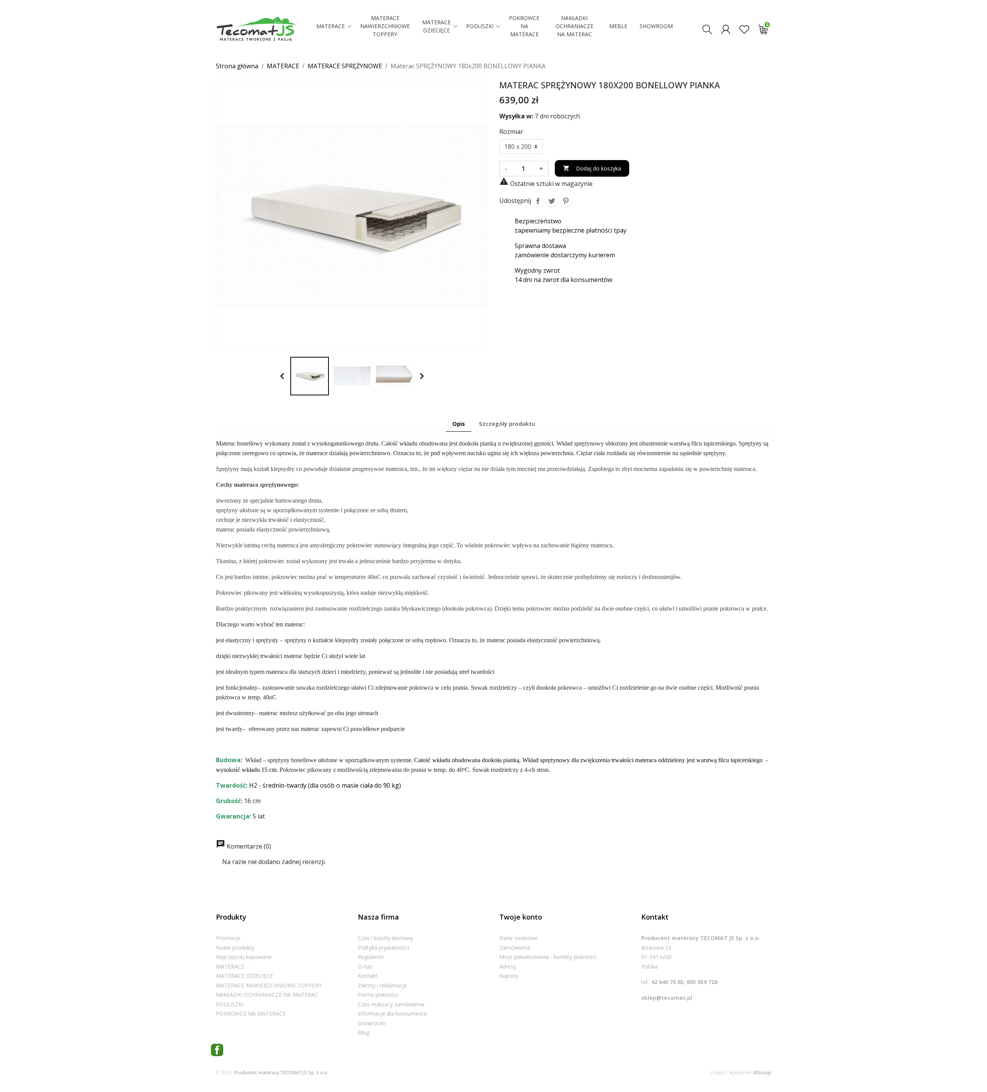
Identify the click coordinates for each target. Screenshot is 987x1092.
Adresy (507, 966)
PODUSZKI (229, 1004)
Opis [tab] (458, 423)
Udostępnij (538, 200)
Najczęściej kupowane (244, 956)
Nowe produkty (235, 947)
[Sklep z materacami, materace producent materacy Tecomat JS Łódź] (263, 29)
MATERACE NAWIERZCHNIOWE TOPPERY (269, 985)
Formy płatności (378, 994)
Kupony (508, 975)
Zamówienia (514, 947)
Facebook (217, 1050)
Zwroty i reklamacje (382, 985)
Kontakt (367, 975)
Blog (363, 1032)
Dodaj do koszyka (592, 168)
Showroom (372, 1023)
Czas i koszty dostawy (385, 938)
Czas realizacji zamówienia (391, 1004)
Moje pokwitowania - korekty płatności (547, 956)
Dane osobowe (518, 938)
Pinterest (565, 200)
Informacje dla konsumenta (392, 1013)
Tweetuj (552, 200)
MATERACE (230, 966)
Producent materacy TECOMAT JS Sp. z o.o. (281, 1072)
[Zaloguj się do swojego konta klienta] (725, 29)
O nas (365, 966)
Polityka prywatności (383, 947)
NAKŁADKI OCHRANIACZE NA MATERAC (267, 994)
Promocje (228, 938)
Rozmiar (511, 131)
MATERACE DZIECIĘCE (244, 975)
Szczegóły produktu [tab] (507, 423)
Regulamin (371, 956)
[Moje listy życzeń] (744, 29)
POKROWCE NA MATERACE (251, 1013)
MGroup (762, 1072)
